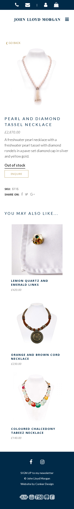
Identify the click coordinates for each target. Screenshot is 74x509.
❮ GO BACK (13, 43)
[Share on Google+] (32, 194)
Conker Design (44, 484)
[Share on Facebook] (22, 194)
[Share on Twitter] (26, 194)
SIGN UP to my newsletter (37, 473)
